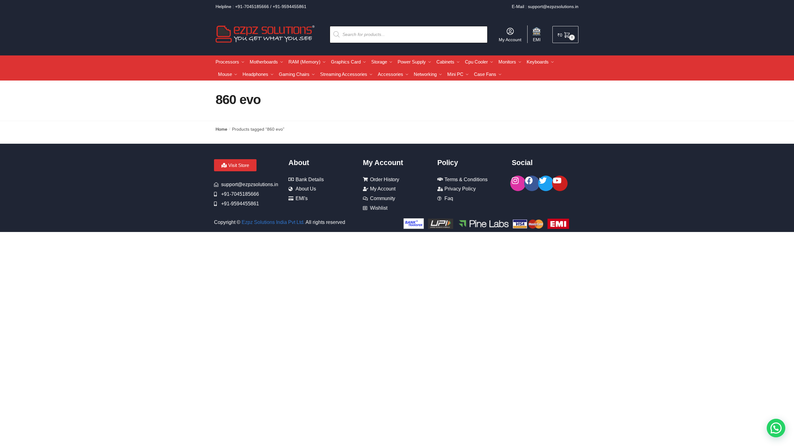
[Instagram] (518, 183)
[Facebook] (532, 183)
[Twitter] (546, 183)
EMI (537, 39)
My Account (510, 39)
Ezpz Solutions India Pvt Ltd (272, 222)
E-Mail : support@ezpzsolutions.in (545, 6)
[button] (776, 428)
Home (221, 129)
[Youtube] (560, 183)
